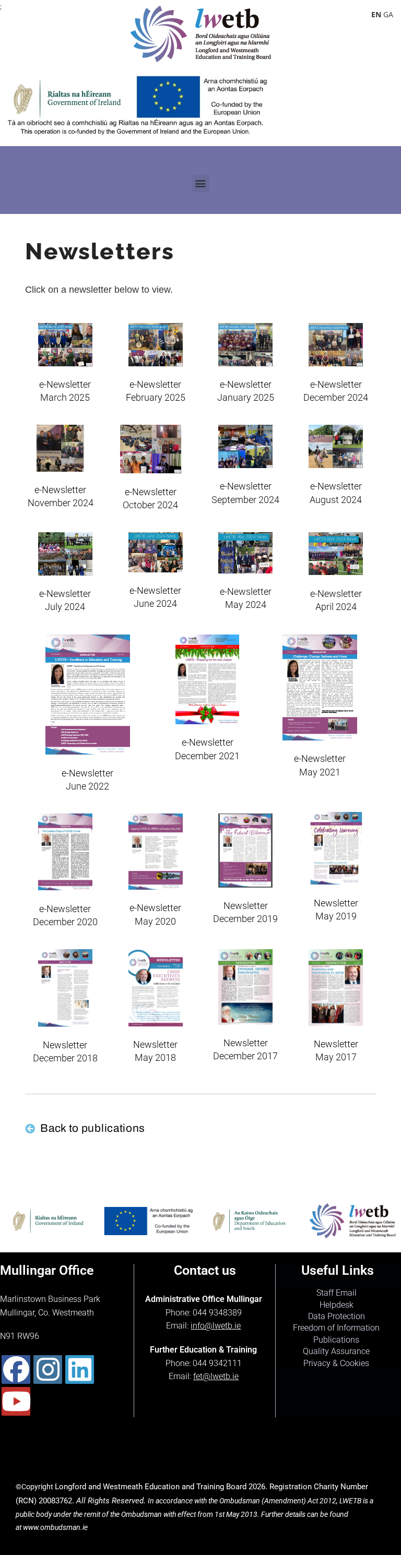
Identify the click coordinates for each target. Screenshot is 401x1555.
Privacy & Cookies (336, 1363)
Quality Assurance (336, 1351)
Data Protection (336, 1316)
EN (376, 14)
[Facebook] (16, 1369)
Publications (336, 1340)
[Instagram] (47, 1369)
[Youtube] (16, 1401)
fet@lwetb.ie (216, 1376)
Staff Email (336, 1293)
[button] (200, 183)
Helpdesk (336, 1305)
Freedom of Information (336, 1328)
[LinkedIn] (79, 1369)
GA (388, 14)
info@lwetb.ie (216, 1326)
